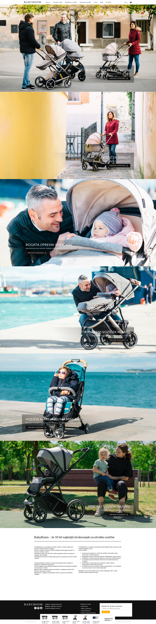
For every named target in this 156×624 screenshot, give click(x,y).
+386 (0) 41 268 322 (56, 606)
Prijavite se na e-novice (112, 606)
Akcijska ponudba (85, 2)
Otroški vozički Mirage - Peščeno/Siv (76, 591)
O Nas (96, 2)
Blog (101, 2)
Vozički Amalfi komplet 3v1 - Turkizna (96, 591)
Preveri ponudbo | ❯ (119, 78)
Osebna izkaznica (85, 610)
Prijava (126, 2)
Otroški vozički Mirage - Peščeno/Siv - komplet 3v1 (65, 591)
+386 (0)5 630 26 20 (56, 604)
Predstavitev (84, 606)
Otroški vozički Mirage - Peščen (86, 622)
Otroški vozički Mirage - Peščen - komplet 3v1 (56, 591)
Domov (48, 2)
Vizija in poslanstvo (86, 608)
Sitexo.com (128, 622)
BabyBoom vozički (86, 604)
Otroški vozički (57, 2)
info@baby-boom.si (54, 608)
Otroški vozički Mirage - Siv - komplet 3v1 (45, 591)
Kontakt (108, 2)
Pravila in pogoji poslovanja (88, 613)
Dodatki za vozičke (71, 2)
